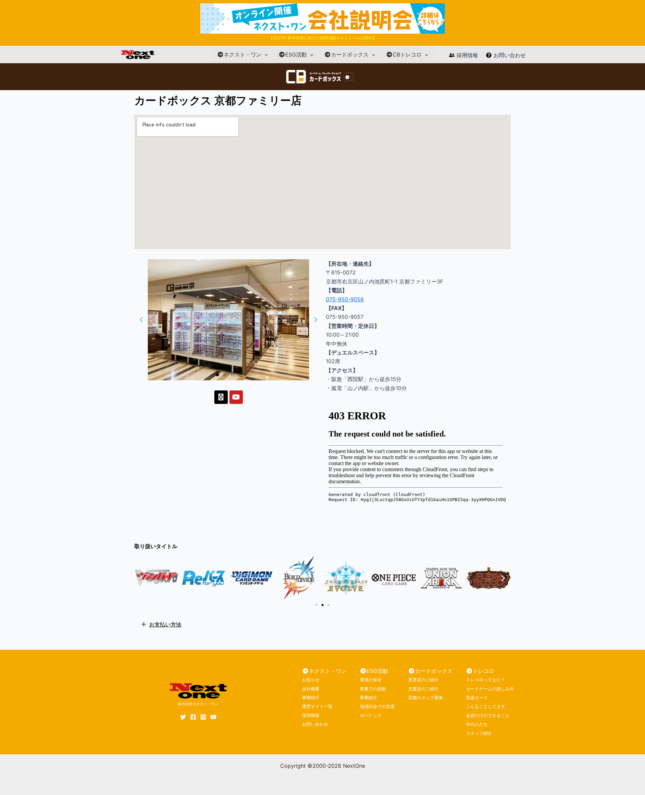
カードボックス (350, 54)
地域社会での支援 (377, 706)
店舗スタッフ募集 (425, 697)
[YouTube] (213, 717)
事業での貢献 (373, 688)
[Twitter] (183, 717)
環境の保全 (371, 679)
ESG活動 (296, 54)
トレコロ (483, 671)
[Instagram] (203, 717)
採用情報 (310, 715)
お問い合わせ (315, 724)
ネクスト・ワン (242, 54)
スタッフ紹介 (479, 733)
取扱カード (477, 697)
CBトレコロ (407, 54)
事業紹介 (310, 697)
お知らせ (310, 679)
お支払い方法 (165, 624)
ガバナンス (371, 715)
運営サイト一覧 (317, 706)
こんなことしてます (485, 706)
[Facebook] (193, 717)
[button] (264, 54)
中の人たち (477, 724)
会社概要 (310, 688)
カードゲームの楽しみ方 (490, 688)
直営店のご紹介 (423, 679)
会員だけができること (488, 715)
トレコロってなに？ (485, 679)
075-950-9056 (345, 299)
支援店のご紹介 (423, 688)
